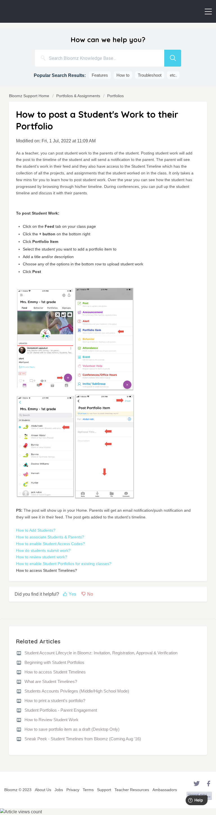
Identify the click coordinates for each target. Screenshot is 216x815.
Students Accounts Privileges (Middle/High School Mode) (76, 691)
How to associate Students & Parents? (50, 537)
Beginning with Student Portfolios (54, 662)
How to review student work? (41, 557)
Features (100, 75)
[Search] (172, 58)
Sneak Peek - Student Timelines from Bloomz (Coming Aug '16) (82, 738)
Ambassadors (164, 789)
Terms (88, 789)
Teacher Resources (131, 789)
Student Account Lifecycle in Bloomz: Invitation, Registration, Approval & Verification (100, 652)
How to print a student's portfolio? (54, 700)
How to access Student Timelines (55, 672)
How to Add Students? (35, 530)
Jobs (59, 789)
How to (122, 75)
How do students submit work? (43, 550)
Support (104, 789)
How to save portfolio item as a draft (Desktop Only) (72, 729)
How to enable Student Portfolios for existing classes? (63, 563)
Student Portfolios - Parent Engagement (60, 710)
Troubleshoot (149, 75)
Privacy (72, 789)
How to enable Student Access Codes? (50, 543)
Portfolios (115, 96)
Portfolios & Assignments (78, 96)
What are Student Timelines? (50, 681)
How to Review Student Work (51, 719)
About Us (43, 789)
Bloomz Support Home (29, 96)
